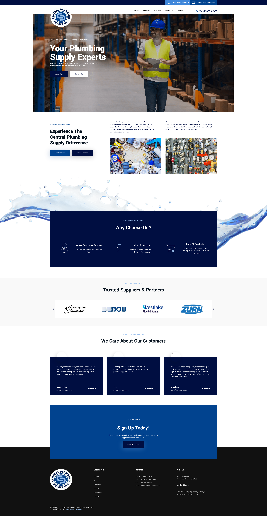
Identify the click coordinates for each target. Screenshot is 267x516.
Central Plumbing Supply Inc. (73, 509)
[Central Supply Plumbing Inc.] (61, 16)
